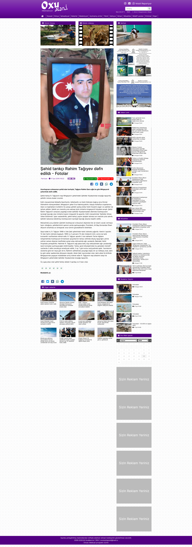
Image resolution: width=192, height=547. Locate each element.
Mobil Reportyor (143, 3)
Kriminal (148, 16)
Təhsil (106, 16)
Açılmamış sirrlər (96, 16)
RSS (97, 540)
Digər (155, 16)
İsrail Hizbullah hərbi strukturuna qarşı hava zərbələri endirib (47, 322)
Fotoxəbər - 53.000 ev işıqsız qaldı (141, 324)
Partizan (44, 179)
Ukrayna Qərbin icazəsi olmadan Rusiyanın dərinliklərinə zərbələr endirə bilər (67, 305)
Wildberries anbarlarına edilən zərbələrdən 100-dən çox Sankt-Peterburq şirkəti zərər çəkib (140, 130)
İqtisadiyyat (65, 16)
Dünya (56, 16)
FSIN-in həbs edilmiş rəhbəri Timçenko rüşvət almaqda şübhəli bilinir (67, 322)
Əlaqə (150, 12)
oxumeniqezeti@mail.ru (109, 540)
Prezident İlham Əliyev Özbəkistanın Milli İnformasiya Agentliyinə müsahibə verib (139, 180)
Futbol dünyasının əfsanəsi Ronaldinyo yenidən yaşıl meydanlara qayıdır (140, 170)
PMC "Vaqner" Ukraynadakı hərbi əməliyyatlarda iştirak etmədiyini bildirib (85, 305)
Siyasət (49, 16)
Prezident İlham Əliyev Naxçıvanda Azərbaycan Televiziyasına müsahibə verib (140, 236)
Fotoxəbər (135, 284)
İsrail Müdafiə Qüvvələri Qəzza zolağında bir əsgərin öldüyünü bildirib (105, 304)
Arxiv (135, 12)
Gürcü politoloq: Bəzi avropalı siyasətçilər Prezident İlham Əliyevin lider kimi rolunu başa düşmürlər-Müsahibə (142, 268)
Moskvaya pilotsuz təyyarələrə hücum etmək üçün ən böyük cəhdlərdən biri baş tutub (48, 340)
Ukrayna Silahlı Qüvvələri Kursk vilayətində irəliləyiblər (106, 322)
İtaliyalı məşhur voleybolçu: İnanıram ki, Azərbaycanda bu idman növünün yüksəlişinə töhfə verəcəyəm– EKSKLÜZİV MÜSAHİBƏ (141, 257)
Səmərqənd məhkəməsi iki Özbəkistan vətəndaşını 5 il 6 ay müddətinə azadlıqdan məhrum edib (139, 200)
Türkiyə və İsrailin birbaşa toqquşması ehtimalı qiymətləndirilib (140, 160)
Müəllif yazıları (138, 16)
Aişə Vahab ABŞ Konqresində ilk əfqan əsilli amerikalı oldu (139, 210)
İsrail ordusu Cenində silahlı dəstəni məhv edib (48, 303)
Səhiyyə (113, 16)
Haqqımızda (142, 12)
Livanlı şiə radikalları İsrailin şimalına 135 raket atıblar (84, 322)
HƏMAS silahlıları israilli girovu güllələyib (105, 338)
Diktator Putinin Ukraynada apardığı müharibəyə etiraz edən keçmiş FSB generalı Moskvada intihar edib (139, 150)
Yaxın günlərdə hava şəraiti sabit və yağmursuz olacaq (138, 119)
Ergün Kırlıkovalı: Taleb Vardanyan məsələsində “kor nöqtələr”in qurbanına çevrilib (141, 245)
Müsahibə (127, 16)
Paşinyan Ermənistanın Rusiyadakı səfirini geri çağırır (139, 189)
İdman (119, 16)
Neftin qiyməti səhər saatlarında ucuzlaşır (138, 138)
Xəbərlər (74, 16)
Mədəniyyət (83, 16)
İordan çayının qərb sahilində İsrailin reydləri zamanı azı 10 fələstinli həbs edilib (67, 340)
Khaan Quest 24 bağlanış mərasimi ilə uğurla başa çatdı (85, 339)
